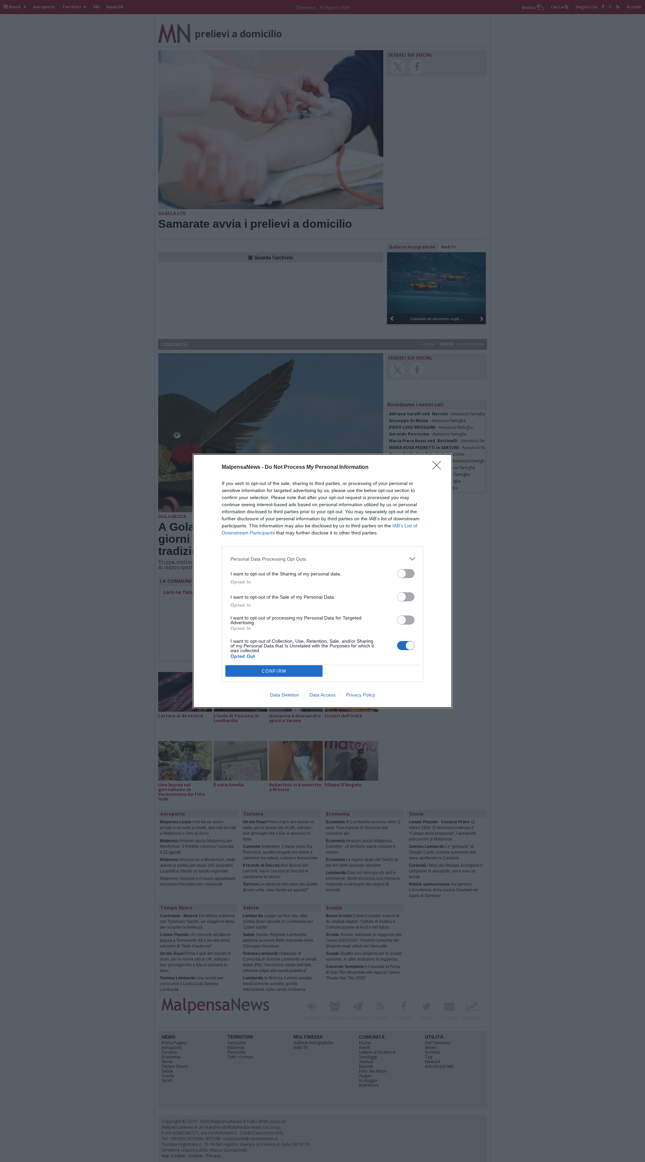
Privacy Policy (360, 695)
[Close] (438, 467)
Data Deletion (284, 695)
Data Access (322, 695)
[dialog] (322, 581)
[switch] (406, 573)
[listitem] (322, 558)
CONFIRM (274, 671)
